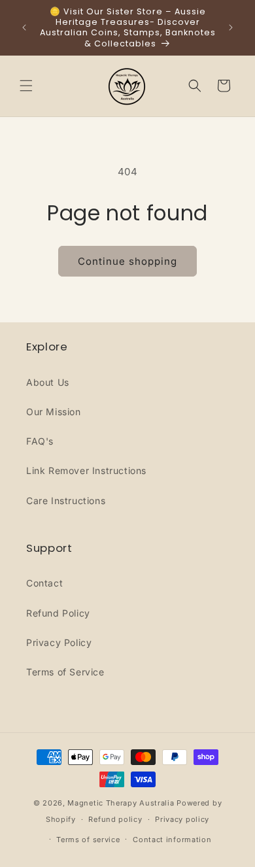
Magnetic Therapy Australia (120, 803)
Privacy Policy (59, 642)
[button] (26, 85)
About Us (47, 382)
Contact (44, 582)
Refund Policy (58, 613)
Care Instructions (65, 500)
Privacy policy (182, 819)
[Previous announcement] (24, 27)
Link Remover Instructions (86, 470)
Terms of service (88, 839)
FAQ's (40, 441)
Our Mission (53, 411)
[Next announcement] (230, 27)
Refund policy (115, 819)
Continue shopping (127, 261)
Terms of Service (65, 671)
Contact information (172, 839)
